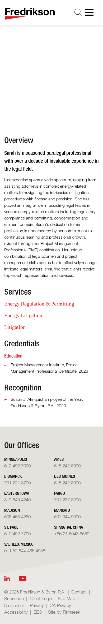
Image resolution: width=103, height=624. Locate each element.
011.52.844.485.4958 (24, 550)
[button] (56, 110)
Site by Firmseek (64, 612)
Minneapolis (15, 459)
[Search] (78, 12)
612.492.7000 (17, 465)
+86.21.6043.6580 (71, 533)
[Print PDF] (34, 110)
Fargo (59, 493)
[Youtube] (22, 578)
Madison (12, 510)
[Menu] (91, 14)
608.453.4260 (17, 516)
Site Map (66, 598)
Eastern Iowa (16, 493)
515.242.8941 (46, 93)
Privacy (37, 605)
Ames (59, 459)
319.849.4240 (17, 499)
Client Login (41, 598)
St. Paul (11, 527)
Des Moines (44, 76)
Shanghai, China (68, 527)
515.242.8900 (67, 465)
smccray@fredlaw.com (54, 85)
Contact (79, 592)
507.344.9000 (67, 516)
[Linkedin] (7, 578)
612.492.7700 (17, 533)
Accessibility (16, 612)
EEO (38, 612)
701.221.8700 (17, 482)
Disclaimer (14, 605)
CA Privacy (60, 605)
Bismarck (13, 476)
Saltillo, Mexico (19, 544)
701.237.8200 (67, 499)
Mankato (62, 510)
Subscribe (14, 598)
